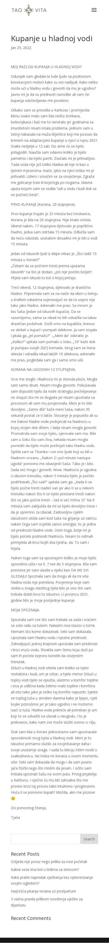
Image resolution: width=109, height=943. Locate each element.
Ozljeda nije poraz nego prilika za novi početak (49, 861)
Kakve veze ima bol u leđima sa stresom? (45, 869)
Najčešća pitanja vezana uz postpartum (43, 891)
